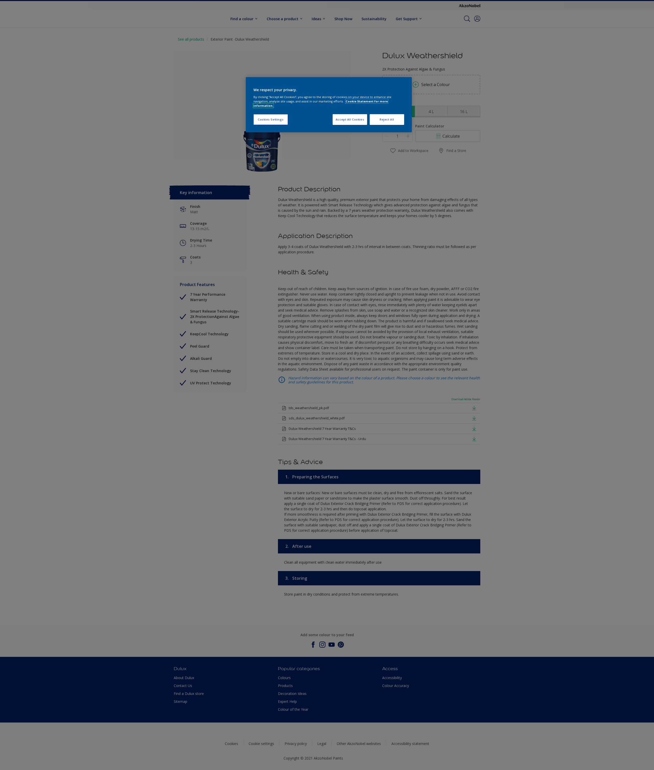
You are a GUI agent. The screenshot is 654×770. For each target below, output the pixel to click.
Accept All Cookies (350, 119)
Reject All (387, 119)
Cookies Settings (271, 119)
